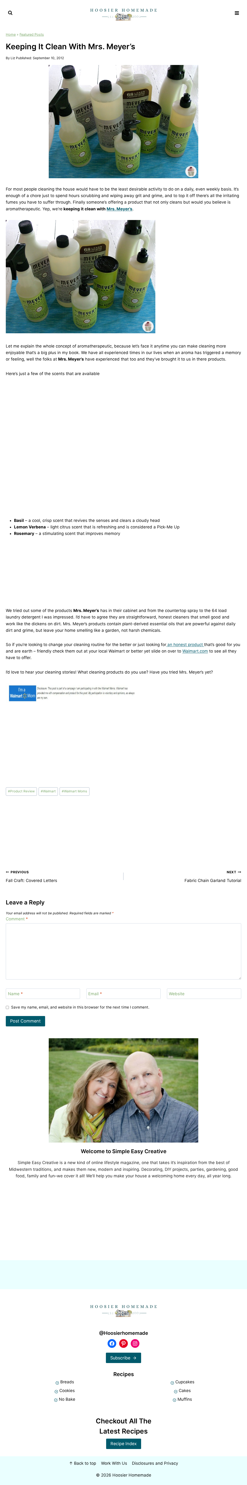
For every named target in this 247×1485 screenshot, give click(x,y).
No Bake (67, 1399)
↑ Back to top (82, 1463)
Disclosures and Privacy (155, 1463)
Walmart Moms (74, 791)
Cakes (185, 1390)
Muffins (185, 1399)
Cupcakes (184, 1381)
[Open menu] (236, 13)
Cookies (67, 1390)
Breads (67, 1381)
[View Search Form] (10, 12)
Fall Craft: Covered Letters (31, 876)
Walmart (48, 791)
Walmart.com (195, 651)
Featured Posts (32, 34)
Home (11, 34)
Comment (17, 919)
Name (15, 993)
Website (177, 993)
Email (95, 993)
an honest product (185, 644)
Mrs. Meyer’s (119, 208)
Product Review (21, 791)
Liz (13, 58)
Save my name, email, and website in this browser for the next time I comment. (80, 1007)
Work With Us (114, 1463)
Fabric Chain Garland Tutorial (213, 876)
